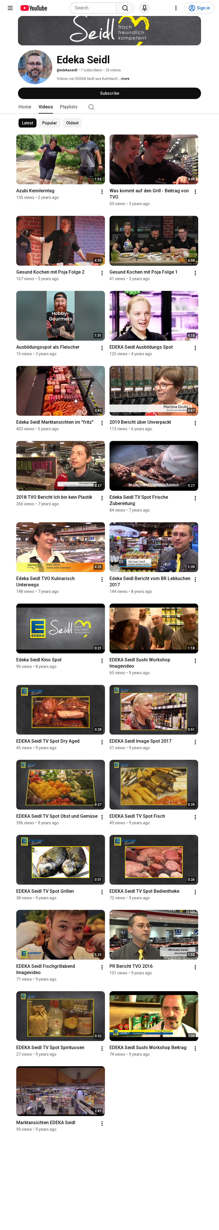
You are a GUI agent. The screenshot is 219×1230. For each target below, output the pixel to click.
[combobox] (95, 8)
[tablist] (109, 107)
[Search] (125, 8)
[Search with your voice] (144, 8)
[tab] (25, 107)
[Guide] (10, 8)
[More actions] (102, 191)
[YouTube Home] (33, 8)
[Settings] (176, 8)
